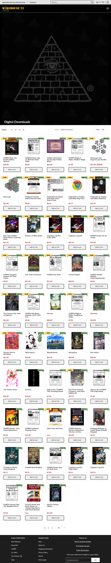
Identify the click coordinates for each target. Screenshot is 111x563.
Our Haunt (94, 352)
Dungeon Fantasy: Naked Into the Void (33, 197)
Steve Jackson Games (83, 541)
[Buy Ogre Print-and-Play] (55, 416)
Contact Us (33, 2)
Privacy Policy (43, 552)
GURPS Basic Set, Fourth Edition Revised (10, 159)
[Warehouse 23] (13, 8)
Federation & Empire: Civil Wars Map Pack (77, 197)
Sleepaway (73, 352)
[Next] (65, 528)
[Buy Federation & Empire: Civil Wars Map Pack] (77, 185)
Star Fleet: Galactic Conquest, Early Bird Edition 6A (76, 391)
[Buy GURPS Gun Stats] (55, 263)
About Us (41, 545)
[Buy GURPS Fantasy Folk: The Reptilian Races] (12, 492)
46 (59, 528)
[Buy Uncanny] (99, 301)
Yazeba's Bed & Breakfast (9, 353)
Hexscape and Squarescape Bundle (98, 159)
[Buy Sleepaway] (77, 340)
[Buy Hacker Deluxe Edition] (55, 492)
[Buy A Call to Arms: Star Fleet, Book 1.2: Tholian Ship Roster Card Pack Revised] (33, 492)
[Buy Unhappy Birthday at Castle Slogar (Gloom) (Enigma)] (99, 416)
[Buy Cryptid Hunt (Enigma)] (33, 455)
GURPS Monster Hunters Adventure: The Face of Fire (76, 430)
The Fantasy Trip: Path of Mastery (11, 314)
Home (57, 129)
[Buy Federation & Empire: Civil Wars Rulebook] (99, 185)
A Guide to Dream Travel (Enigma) (10, 468)
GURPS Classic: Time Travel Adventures (11, 429)
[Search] (92, 2)
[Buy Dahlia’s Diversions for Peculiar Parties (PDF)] (55, 146)
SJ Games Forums (82, 546)
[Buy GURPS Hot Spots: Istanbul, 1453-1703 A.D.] (33, 301)
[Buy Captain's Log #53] (99, 455)
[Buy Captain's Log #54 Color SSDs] (55, 224)
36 (19, 130)
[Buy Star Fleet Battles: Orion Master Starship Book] (12, 224)
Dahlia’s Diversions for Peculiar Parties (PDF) (54, 159)
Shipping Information (45, 549)
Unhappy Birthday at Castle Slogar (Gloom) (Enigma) (98, 430)
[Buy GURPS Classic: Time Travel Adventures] (12, 416)
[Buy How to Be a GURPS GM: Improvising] (99, 377)
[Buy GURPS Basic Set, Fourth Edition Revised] (12, 146)
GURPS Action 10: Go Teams (98, 236)
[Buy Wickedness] (33, 340)
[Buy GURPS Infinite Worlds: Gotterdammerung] (99, 263)
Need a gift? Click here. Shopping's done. (13, 2)
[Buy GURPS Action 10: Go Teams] (99, 224)
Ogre (13, 560)
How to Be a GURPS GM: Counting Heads (55, 390)
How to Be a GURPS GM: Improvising (98, 390)
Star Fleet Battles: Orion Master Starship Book (11, 237)
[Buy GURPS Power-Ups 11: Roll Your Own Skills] (33, 146)
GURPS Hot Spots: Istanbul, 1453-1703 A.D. (33, 315)
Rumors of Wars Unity (33, 236)
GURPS (13, 549)
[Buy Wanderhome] (55, 340)
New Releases (15, 542)
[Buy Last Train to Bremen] (33, 263)
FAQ (39, 542)
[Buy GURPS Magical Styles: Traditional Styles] (77, 301)
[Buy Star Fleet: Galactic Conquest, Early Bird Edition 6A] (77, 377)
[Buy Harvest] (55, 301)
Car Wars (14, 552)
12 (12, 130)
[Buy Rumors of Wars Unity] (33, 224)
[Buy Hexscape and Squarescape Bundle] (99, 146)
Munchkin (14, 545)
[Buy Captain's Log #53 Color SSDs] (77, 455)
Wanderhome (52, 352)
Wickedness (30, 352)
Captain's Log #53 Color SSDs (75, 468)
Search (40, 556)
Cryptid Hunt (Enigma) (33, 467)
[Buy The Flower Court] (12, 377)
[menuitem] (100, 2)
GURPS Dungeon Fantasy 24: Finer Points (10, 276)
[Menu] (107, 8)
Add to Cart (12, 169)
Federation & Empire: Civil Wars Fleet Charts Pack (55, 198)
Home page (42, 560)
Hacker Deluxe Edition (53, 505)
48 (23, 130)
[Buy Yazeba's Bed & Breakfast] (12, 340)
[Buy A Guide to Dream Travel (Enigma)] (12, 455)
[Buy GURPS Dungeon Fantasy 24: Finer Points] (12, 263)
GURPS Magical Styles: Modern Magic (77, 159)
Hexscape (7, 197)
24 (15, 130)
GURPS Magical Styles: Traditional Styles (75, 315)
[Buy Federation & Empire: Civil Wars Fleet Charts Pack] (55, 185)
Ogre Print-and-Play (54, 428)
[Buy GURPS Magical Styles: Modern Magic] (77, 146)
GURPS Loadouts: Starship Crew (32, 429)
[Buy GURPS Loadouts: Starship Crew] (33, 416)
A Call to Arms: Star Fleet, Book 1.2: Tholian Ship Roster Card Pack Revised (32, 507)
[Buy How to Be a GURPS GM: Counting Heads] (55, 377)
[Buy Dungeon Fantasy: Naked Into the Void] (33, 185)
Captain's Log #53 (97, 467)
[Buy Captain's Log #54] (77, 224)
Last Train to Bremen (33, 274)
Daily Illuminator (82, 550)
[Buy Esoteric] (33, 377)
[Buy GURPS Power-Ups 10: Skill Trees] (55, 455)
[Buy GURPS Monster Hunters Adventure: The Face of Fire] (77, 416)
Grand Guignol (74, 274)
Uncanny (93, 313)
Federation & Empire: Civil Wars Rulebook (98, 197)
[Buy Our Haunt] (99, 340)
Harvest (50, 313)
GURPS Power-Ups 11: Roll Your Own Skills (32, 159)
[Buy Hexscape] (12, 185)
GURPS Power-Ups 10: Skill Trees (54, 468)
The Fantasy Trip (16, 556)
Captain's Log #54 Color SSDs (53, 236)
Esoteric (28, 389)
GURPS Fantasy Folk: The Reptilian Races (11, 505)
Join (95, 560)
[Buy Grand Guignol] (77, 263)
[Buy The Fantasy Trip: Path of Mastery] (12, 301)
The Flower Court (10, 389)
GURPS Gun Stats (54, 274)
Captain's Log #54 (75, 236)
